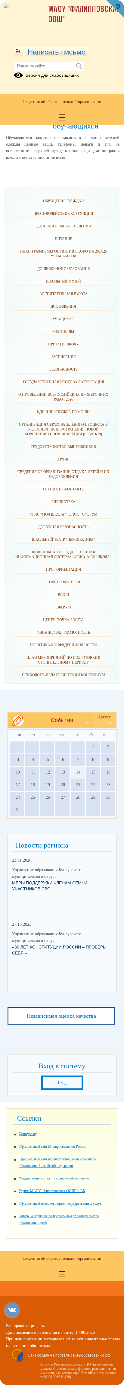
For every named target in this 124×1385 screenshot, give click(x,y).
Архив (63, 459)
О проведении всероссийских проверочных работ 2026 (63, 396)
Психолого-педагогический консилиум (63, 675)
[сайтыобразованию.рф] (115, 9)
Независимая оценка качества (61, 1016)
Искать (79, 66)
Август (104, 717)
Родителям (63, 332)
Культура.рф (28, 1134)
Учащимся (63, 319)
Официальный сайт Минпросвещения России (52, 1146)
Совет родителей (63, 582)
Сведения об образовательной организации (62, 101)
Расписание (63, 357)
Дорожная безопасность (63, 527)
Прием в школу (63, 344)
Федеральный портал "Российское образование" (54, 1178)
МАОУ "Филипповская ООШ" (84, 15)
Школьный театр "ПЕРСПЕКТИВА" (63, 539)
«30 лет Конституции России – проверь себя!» (59, 950)
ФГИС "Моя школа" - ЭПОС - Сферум (63, 514)
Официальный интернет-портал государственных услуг (60, 1203)
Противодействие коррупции (63, 214)
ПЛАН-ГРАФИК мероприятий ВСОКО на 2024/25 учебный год (63, 253)
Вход (62, 1082)
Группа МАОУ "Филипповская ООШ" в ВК (52, 1191)
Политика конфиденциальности (63, 645)
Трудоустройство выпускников (63, 447)
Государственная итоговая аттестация (63, 382)
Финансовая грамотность (63, 632)
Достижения (63, 306)
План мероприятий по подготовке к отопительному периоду (63, 660)
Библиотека (63, 502)
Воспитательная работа (63, 294)
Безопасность (63, 369)
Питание (63, 239)
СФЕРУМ (63, 607)
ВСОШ (63, 595)
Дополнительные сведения (63, 226)
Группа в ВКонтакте (63, 489)
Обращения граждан (63, 201)
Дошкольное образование (63, 269)
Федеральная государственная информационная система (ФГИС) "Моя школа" (63, 554)
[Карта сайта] (18, 51)
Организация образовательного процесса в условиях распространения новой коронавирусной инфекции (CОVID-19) (63, 429)
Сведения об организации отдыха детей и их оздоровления (63, 474)
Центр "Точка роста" (63, 620)
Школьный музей (63, 281)
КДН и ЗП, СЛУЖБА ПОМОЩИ (63, 412)
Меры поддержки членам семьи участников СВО (49, 885)
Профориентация (63, 569)
